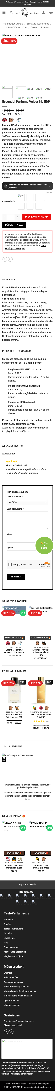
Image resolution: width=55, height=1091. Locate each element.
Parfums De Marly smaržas (16, 986)
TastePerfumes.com (13, 929)
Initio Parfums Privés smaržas (18, 996)
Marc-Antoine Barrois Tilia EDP (41, 715)
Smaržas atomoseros (38, 23)
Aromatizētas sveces (13, 982)
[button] (4, 12)
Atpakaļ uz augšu (27, 884)
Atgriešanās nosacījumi (15, 952)
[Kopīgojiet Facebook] (4, 259)
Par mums (8, 919)
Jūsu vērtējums (15, 496)
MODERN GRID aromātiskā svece (41, 866)
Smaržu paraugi (11, 947)
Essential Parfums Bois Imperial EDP (14, 715)
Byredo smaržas (11, 1000)
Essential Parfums (40, 27)
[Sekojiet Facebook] (6, 1031)
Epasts (11, 548)
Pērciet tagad (14, 225)
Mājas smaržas (11, 977)
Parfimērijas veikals (13, 23)
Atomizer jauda (8, 201)
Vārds (10, 534)
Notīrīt (49, 193)
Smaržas (8, 973)
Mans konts (9, 938)
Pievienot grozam (36, 216)
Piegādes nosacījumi (13, 956)
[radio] (47, 197)
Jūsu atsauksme (15, 509)
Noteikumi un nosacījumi (39, 1084)
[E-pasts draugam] (10, 259)
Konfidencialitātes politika (16, 1084)
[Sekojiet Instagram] (11, 1031)
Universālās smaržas (16, 27)
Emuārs (7, 924)
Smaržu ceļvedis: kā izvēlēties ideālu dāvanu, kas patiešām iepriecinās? (27, 786)
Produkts (8, 933)
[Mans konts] (43, 12)
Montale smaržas (12, 1005)
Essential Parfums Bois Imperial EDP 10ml (40, 652)
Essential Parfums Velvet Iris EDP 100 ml (14, 651)
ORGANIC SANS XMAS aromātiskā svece (14, 866)
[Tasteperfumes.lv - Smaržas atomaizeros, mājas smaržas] (27, 12)
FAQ (6, 942)
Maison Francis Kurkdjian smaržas (20, 991)
